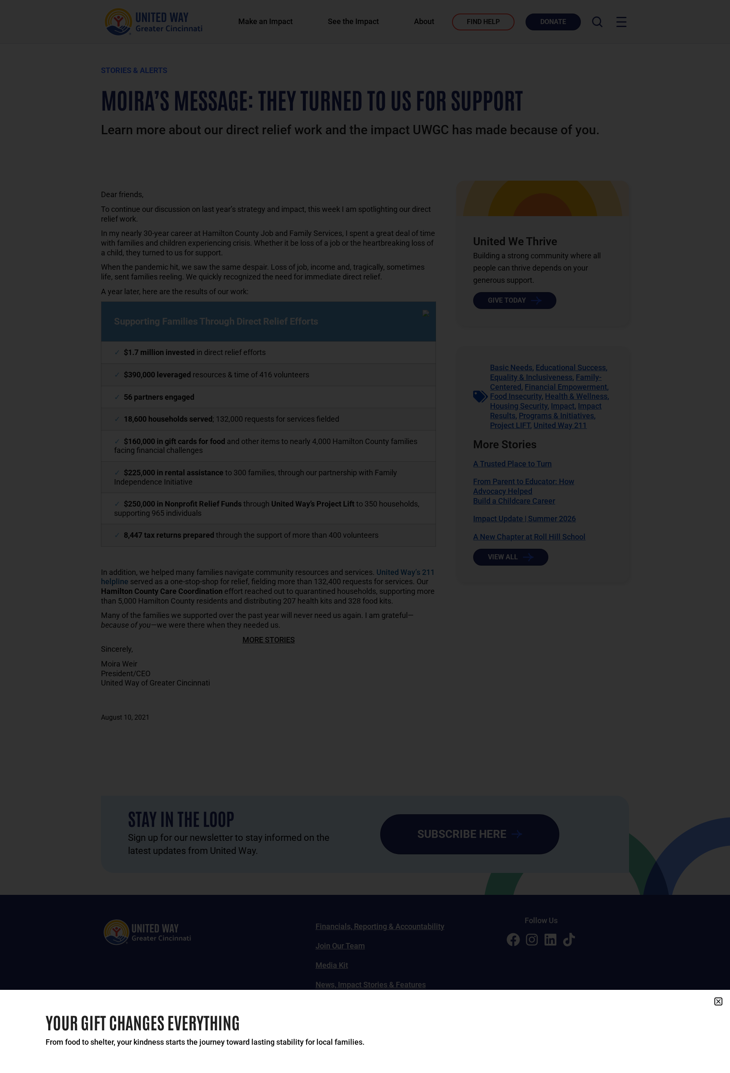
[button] (718, 1001)
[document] (365, 536)
